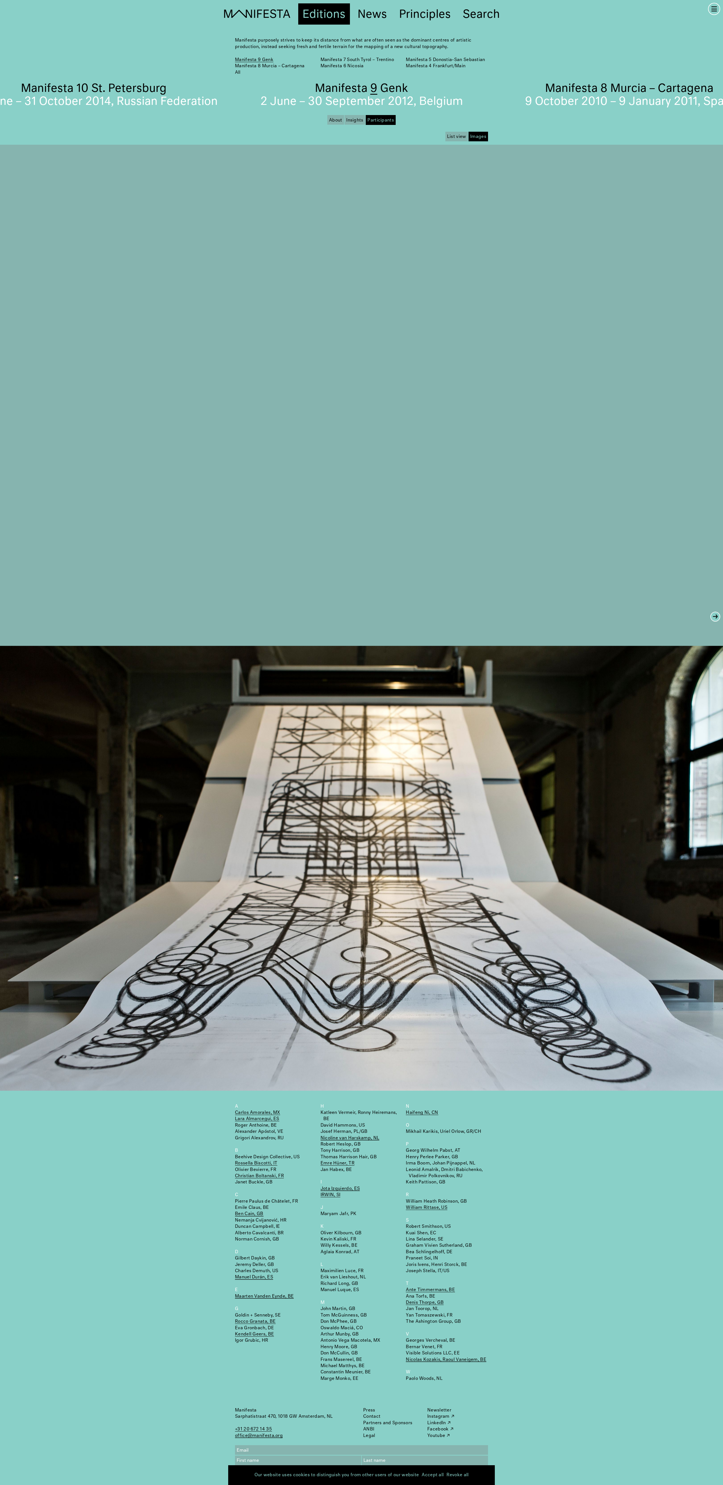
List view (456, 137)
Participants (380, 120)
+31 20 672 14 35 (253, 1429)
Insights (354, 120)
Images (478, 137)
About (335, 120)
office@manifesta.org (259, 1436)
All (237, 72)
